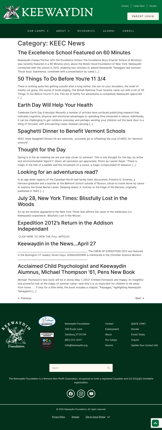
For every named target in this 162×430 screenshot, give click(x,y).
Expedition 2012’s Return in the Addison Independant (65, 226)
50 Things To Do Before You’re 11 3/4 (62, 79)
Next (139, 298)
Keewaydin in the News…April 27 (57, 243)
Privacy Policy (58, 416)
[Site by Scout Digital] (108, 417)
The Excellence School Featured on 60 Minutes (74, 52)
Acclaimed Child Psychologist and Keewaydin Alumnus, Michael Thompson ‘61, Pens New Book (76, 269)
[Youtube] (91, 394)
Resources (86, 30)
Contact (125, 5)
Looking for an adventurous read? (58, 172)
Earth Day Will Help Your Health (55, 105)
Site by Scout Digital (95, 416)
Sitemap (75, 416)
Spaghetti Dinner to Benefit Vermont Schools (71, 131)
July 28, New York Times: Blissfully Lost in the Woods (72, 201)
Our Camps (36, 30)
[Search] (109, 368)
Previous (24, 298)
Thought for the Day (42, 149)
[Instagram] (81, 394)
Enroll (128, 30)
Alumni (109, 30)
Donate (153, 5)
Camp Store (139, 5)
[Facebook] (71, 394)
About (61, 30)
